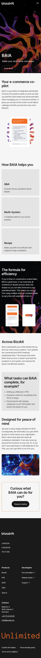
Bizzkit (4, 573)
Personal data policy (27, 647)
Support (25, 583)
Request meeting (20, 504)
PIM (3, 578)
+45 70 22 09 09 (8, 616)
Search (4, 593)
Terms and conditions (10, 652)
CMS (3, 588)
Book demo (8, 68)
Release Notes (27, 578)
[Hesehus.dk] (8, 3)
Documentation (27, 573)
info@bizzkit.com (8, 620)
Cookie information (9, 647)
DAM (3, 583)
